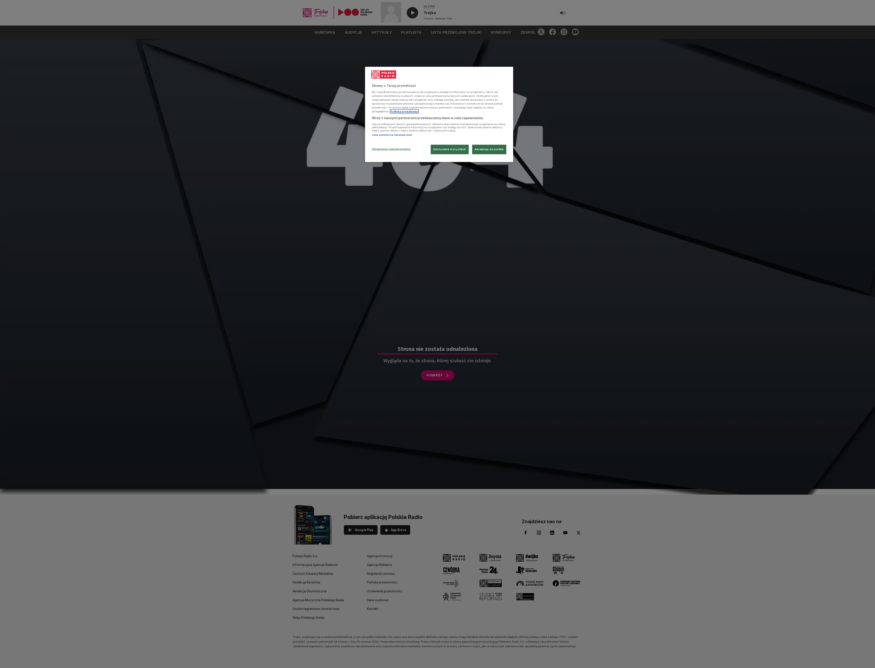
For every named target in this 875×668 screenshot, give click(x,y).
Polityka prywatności (404, 111)
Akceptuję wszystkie (489, 149)
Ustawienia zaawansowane (391, 149)
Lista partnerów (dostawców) (392, 134)
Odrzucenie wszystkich (449, 149)
